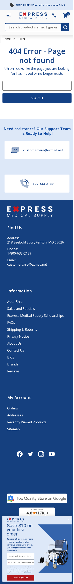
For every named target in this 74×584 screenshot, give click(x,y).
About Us (14, 343)
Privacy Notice (18, 336)
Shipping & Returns (22, 329)
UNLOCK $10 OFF (20, 578)
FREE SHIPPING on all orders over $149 (40, 5)
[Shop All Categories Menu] (8, 15)
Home (6, 39)
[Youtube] (52, 454)
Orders (12, 408)
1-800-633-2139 (19, 253)
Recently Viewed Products (26, 422)
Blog (10, 357)
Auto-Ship (15, 301)
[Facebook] (20, 454)
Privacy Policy (28, 572)
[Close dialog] (68, 519)
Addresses (15, 415)
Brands (12, 364)
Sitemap (13, 429)
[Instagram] (41, 454)
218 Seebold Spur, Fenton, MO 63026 (35, 242)
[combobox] (9, 562)
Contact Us (15, 350)
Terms (8, 573)
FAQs (11, 322)
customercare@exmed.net (27, 264)
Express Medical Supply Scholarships (35, 315)
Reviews (13, 371)
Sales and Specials (21, 308)
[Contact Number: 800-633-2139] (54, 16)
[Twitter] (30, 454)
